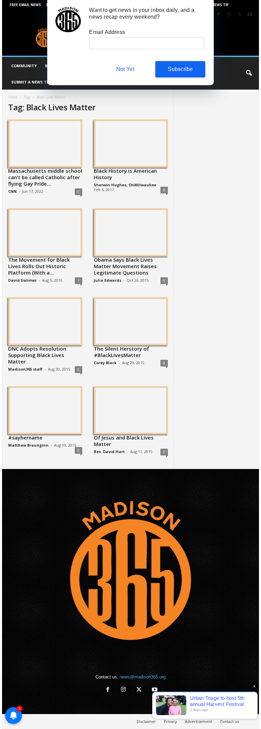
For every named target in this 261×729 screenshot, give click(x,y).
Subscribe (180, 69)
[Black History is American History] (131, 143)
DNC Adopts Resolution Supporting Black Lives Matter (37, 355)
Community (24, 65)
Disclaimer (146, 721)
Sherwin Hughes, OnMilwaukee (125, 184)
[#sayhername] (45, 410)
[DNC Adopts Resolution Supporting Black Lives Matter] (45, 321)
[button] (248, 73)
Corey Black (105, 362)
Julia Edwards (107, 280)
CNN (12, 191)
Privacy (170, 721)
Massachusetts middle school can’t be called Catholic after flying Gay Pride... (45, 177)
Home (12, 97)
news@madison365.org (143, 676)
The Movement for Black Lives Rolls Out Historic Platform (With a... (39, 266)
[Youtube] (250, 15)
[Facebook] (218, 15)
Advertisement (198, 721)
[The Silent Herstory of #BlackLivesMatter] (131, 321)
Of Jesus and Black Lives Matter (124, 440)
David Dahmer (22, 280)
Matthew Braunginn (28, 445)
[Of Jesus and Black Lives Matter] (131, 410)
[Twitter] (239, 15)
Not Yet (125, 69)
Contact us (229, 721)
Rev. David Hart (109, 451)
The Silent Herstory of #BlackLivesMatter (121, 351)
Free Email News (25, 4)
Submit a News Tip (30, 82)
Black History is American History (125, 174)
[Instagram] (229, 15)
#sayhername (25, 437)
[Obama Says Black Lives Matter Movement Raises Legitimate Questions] (131, 232)
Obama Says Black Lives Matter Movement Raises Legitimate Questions (125, 266)
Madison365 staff (25, 369)
